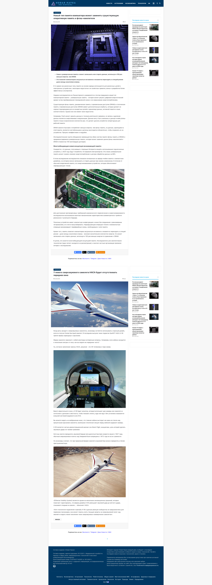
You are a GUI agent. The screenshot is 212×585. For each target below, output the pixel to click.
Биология (111, 579)
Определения (139, 579)
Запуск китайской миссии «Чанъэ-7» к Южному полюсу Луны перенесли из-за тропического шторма (139, 40)
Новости (109, 3)
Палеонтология (92, 579)
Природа (125, 579)
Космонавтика (130, 3)
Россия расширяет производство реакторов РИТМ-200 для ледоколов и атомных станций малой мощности (139, 28)
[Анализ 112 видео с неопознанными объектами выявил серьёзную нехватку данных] (154, 73)
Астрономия (118, 3)
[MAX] (108, 582)
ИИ (149, 3)
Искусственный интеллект (77, 579)
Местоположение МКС (122, 577)
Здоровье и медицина (148, 577)
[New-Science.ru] (63, 3)
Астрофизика (135, 577)
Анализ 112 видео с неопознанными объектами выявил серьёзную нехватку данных (138, 74)
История (118, 579)
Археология (102, 579)
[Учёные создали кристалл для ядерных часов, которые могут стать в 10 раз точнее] (154, 50)
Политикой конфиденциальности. (147, 565)
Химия (131, 579)
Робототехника (98, 577)
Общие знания (109, 577)
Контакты (60, 577)
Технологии (142, 3)
